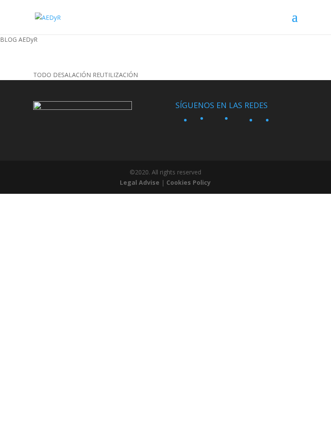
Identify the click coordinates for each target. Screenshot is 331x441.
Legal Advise (139, 182)
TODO (42, 75)
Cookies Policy (188, 182)
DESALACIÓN (72, 75)
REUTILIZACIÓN (115, 75)
